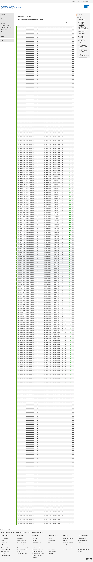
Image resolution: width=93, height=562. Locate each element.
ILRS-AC (3, 40)
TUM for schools (51, 551)
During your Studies (37, 551)
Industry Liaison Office (83, 542)
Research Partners (21, 545)
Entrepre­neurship (82, 538)
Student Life (50, 538)
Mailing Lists (4, 29)
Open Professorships (22, 553)
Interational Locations (68, 538)
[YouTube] (91, 559)
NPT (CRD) (81, 22)
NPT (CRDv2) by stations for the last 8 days (83, 46)
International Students (37, 544)
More (73, 27)
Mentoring (50, 547)
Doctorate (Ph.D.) (21, 549)
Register (73, 1)
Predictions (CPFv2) (83, 28)
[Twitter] (89, 559)
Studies (35, 535)
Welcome (3, 14)
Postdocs (19, 551)
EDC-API (3, 34)
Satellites (3, 23)
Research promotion (22, 547)
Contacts (34, 557)
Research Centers (21, 540)
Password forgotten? (85, 1)
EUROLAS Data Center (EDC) (8, 6)
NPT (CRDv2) (82, 19)
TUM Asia (65, 540)
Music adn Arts (51, 544)
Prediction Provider (5, 25)
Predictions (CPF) (83, 27)
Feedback (7, 559)
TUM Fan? (3, 553)
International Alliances (68, 545)
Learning (34, 540)
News (2, 540)
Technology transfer (82, 540)
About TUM (4, 535)
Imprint (9, 529)
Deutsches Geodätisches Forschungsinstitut (11, 7)
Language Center (67, 547)
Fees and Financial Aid (37, 549)
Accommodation (51, 540)
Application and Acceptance (38, 547)
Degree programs (36, 542)
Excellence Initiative (21, 542)
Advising (34, 545)
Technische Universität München (8, 8)
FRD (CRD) (81, 23)
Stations (3, 21)
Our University (4, 538)
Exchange (65, 544)
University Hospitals (5, 549)
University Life (53, 535)
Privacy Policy (3, 529)
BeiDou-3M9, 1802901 (30, 27)
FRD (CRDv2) (82, 21)
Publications (4, 542)
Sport (49, 542)
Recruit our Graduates (83, 544)
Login (78, 1)
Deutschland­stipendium (83, 549)
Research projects (21, 544)
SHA (37, 27)
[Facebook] (87, 559)
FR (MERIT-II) (82, 26)
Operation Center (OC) (6, 27)
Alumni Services (51, 549)
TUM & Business (83, 535)
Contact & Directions (5, 555)
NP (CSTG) (81, 24)
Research (20, 535)
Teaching (34, 538)
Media (12, 559)
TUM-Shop (50, 553)
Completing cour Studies (38, 553)
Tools (2, 31)
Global (65, 535)
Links (2, 36)
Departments (4, 544)
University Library (5, 545)
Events (49, 545)
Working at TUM (5, 551)
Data (2, 16)
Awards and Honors (5, 547)
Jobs (2, 559)
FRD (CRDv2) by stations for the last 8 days (83, 53)
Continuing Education (37, 555)
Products (3, 18)
